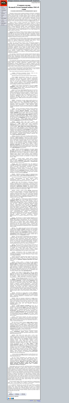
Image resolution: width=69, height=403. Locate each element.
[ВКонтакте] (8, 398)
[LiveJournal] (13, 398)
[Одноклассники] (10, 398)
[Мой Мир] (11, 398)
